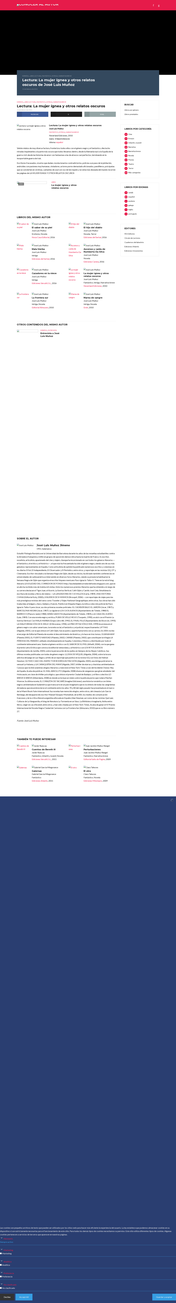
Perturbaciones (92, 749)
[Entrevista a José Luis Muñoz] (27, 426)
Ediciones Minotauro (93, 781)
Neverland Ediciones (93, 286)
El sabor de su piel (42, 227)
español (25, 76)
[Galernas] (23, 767)
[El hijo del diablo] (75, 225)
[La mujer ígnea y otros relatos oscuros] (75, 274)
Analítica (7, 1261)
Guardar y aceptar (164, 1297)
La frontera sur (40, 298)
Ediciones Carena (91, 261)
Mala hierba (38, 249)
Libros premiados (131, 114)
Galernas (37, 771)
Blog (84, 5)
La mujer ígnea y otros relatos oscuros (64, 186)
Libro (53, 182)
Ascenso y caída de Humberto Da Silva (94, 250)
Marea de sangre (93, 298)
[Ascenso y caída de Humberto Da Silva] (75, 250)
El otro (87, 771)
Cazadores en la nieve (44, 273)
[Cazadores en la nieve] (23, 271)
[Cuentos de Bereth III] (23, 747)
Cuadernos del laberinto (134, 242)
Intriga (55, 76)
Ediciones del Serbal (92, 237)
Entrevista (52, 330)
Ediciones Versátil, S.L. (41, 283)
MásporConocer (118, 5)
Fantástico (46, 76)
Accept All (24, 1297)
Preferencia (9, 1273)
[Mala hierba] (23, 247)
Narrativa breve (65, 76)
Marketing (8, 1250)
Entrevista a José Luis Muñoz (49, 334)
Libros (74, 5)
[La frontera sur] (23, 295)
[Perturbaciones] (75, 747)
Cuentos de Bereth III (44, 749)
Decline (7, 1297)
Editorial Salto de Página (94, 759)
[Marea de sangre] (75, 295)
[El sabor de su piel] (23, 225)
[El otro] (75, 767)
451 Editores (129, 234)
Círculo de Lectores (132, 238)
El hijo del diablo (93, 227)
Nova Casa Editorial (40, 237)
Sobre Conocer (98, 5)
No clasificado (10, 1284)
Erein (86, 307)
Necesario (8, 1238)
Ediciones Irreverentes (133, 251)
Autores (63, 5)
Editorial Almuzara (40, 307)
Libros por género (131, 110)
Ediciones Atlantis (40, 781)
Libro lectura (35, 76)
